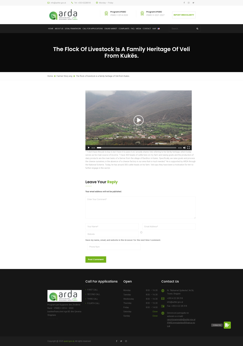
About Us (59, 28)
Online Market (110, 28)
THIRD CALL (92, 299)
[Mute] (184, 147)
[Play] (88, 147)
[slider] (136, 147)
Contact (147, 28)
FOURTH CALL (93, 303)
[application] (138, 120)
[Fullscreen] (188, 147)
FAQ (132, 28)
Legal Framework (73, 28)
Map (154, 28)
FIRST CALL (92, 290)
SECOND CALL (93, 294)
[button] (139, 120)
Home (50, 28)
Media (138, 28)
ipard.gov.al (52, 318)
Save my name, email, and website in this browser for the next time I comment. (123, 240)
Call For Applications (93, 28)
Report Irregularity (184, 15)
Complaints (124, 28)
